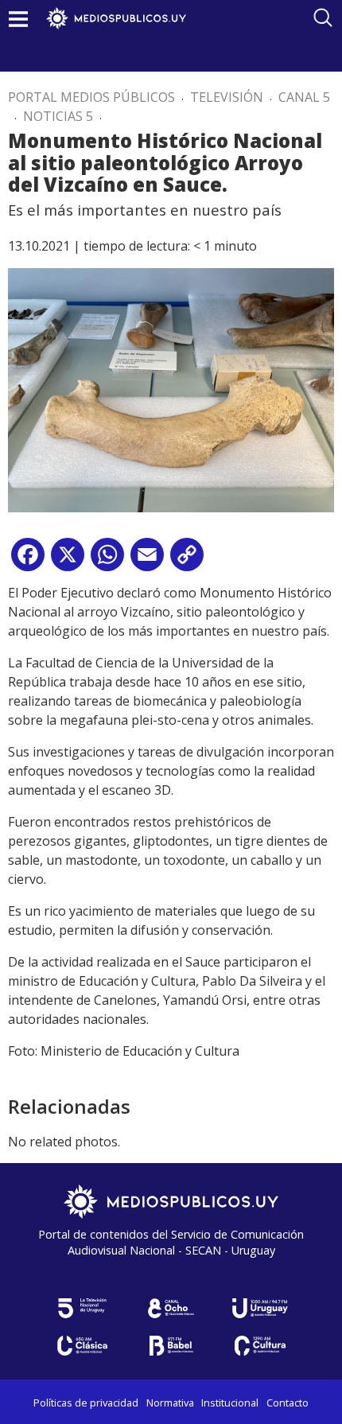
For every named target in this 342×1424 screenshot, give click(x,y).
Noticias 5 (58, 116)
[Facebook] (28, 560)
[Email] (147, 560)
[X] (67, 560)
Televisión (226, 97)
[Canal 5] (82, 1308)
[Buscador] (322, 17)
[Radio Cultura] (260, 1346)
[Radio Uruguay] (260, 1308)
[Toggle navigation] (18, 18)
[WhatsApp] (107, 560)
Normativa (170, 1402)
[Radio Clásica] (82, 1346)
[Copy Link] (187, 560)
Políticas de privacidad (85, 1402)
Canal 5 (304, 97)
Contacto (287, 1402)
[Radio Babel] (171, 1346)
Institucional (229, 1402)
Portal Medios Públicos (91, 97)
